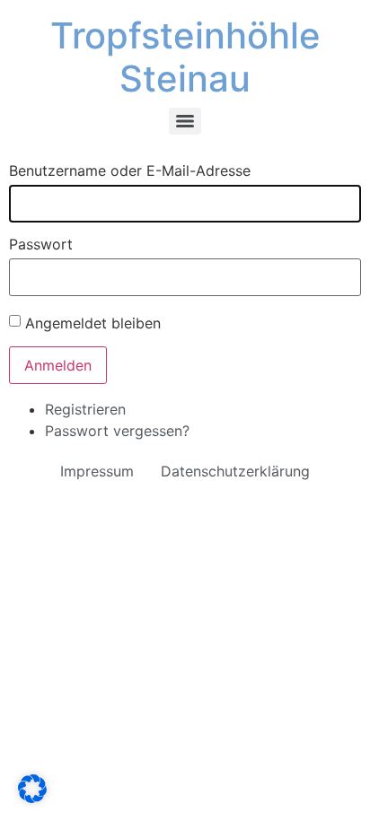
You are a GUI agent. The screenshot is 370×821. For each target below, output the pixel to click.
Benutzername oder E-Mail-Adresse (130, 170)
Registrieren (85, 409)
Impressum (97, 471)
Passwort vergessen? (117, 431)
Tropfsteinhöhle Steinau (185, 56)
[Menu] (185, 121)
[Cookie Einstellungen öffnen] (32, 798)
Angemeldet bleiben (93, 323)
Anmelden (58, 365)
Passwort (41, 244)
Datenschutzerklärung (235, 471)
